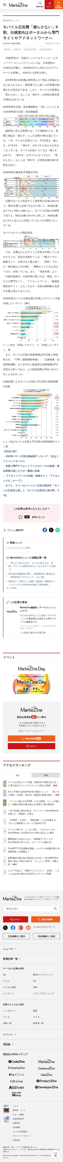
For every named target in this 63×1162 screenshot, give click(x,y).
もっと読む (11, 587)
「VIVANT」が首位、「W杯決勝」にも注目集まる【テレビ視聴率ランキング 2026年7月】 (32, 821)
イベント (8, 1034)
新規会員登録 (32, 738)
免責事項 (16, 1123)
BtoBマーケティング (43, 974)
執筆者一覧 (38, 1023)
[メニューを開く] (4, 4)
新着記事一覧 (10, 958)
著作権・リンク (19, 1110)
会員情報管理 (18, 1118)
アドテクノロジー (46, 49)
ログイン (33, 746)
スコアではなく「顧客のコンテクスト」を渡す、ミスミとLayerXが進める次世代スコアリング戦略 (33, 872)
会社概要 (16, 1127)
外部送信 (16, 1140)
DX (4, 974)
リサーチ (17, 49)
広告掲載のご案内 (16, 936)
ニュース (8, 948)
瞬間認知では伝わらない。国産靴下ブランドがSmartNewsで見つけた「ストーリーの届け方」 (30, 840)
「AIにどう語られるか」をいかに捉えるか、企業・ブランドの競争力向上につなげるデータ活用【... (32, 566)
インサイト (8, 993)
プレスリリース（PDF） (20, 547)
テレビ (6, 980)
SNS (35, 987)
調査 (35, 1010)
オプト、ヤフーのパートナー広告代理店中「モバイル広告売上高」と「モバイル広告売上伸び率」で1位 (31, 490)
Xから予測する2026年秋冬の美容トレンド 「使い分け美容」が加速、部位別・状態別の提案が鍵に (33, 793)
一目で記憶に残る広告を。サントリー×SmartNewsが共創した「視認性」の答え (33, 812)
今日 (17, 775)
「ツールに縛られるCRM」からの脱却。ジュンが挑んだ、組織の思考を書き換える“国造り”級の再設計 (34, 802)
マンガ (6, 1016)
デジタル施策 (9, 987)
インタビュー (9, 1010)
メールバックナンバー (33, 730)
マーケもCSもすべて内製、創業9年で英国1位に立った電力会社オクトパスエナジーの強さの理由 (33, 784)
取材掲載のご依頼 (46, 936)
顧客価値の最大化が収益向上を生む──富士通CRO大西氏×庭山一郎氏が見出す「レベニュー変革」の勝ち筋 (33, 861)
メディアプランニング (43, 993)
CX (34, 980)
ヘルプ (15, 1106)
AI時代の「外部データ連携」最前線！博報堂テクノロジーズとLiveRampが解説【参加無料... (31, 583)
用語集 (6, 1044)
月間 (46, 775)
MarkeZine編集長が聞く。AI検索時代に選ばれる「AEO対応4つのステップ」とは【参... (31, 575)
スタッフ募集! (18, 1114)
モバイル (7, 49)
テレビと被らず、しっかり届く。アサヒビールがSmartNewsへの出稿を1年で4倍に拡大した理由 (31, 831)
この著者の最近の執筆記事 (33, 632)
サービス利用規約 (20, 1131)
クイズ (36, 1016)
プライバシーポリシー (22, 1135)
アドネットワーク (30, 49)
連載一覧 (7, 1023)
